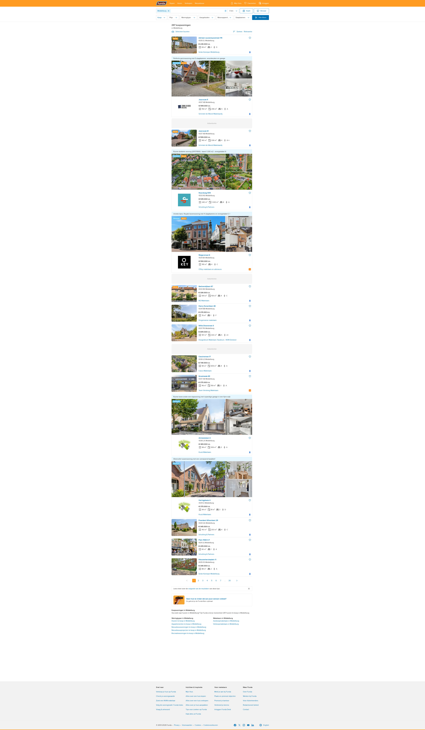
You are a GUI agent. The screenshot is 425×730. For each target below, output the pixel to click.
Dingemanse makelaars (207, 320)
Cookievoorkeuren (210, 725)
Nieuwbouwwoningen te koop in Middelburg (189, 627)
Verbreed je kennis (221, 705)
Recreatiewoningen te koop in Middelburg (188, 633)
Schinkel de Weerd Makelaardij (210, 114)
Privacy (177, 725)
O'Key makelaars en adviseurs (210, 269)
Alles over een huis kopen (196, 696)
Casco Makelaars (205, 371)
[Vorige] (187, 580)
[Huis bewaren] (250, 38)
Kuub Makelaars (205, 452)
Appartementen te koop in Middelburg (186, 624)
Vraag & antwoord (163, 709)
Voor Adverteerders (250, 701)
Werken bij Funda (249, 696)
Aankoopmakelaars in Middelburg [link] (226, 621)
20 (230, 580)
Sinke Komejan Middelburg (209, 52)
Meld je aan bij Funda (222, 692)
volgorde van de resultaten (198, 589)
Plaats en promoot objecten (225, 696)
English (266, 725)
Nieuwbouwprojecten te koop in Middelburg (189, 630)
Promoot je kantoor (221, 701)
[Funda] (161, 3)
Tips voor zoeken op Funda (196, 709)
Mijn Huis (189, 692)
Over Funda (247, 692)
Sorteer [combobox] (244, 31)
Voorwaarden (187, 725)
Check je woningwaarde (165, 696)
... (225, 580)
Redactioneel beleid (251, 705)
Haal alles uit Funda (193, 714)
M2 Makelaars (204, 301)
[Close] (168, 11)
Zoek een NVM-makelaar (165, 701)
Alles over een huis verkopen (197, 701)
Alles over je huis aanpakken (197, 705)
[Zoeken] (225, 11)
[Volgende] (237, 580)
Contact (246, 709)
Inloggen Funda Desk (222, 709)
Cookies (198, 725)
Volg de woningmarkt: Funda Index (169, 705)
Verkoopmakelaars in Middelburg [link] (226, 624)
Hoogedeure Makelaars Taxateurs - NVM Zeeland (217, 340)
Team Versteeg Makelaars (208, 390)
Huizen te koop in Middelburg (183, 621)
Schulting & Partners (206, 207)
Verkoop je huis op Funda (166, 692)
